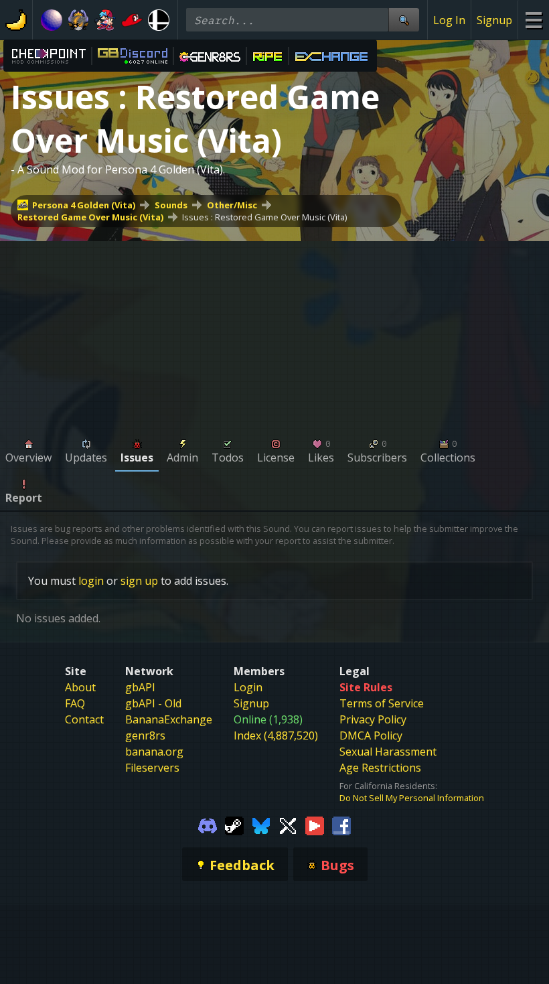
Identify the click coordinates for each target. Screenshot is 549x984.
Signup (494, 20)
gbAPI (140, 687)
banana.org (154, 751)
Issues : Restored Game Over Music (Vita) (264, 217)
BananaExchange (168, 719)
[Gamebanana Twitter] (288, 825)
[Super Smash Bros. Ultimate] (158, 20)
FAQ (75, 703)
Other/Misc (232, 205)
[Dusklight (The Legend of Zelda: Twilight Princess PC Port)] (78, 20)
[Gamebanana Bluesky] (261, 825)
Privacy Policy (372, 719)
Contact (84, 719)
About (80, 687)
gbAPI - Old (153, 703)
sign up (139, 580)
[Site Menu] (533, 20)
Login (248, 687)
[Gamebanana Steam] (234, 825)
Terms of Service (381, 703)
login (91, 580)
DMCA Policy (370, 735)
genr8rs (145, 735)
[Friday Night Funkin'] (105, 20)
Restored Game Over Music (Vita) (90, 217)
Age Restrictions (380, 767)
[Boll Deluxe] (51, 20)
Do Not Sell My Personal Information (411, 798)
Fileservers (152, 767)
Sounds (171, 205)
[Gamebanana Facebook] (341, 825)
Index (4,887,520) (276, 735)
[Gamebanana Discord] (207, 825)
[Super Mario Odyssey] (132, 20)
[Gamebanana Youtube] (314, 825)
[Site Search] (403, 19)
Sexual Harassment (388, 751)
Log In (449, 20)
